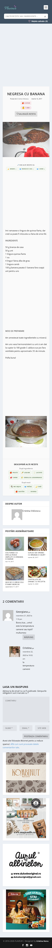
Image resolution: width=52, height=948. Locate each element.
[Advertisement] (26, 55)
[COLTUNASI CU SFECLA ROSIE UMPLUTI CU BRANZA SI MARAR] (14, 544)
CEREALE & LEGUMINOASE (31, 477)
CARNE (13, 477)
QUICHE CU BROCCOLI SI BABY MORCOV (14, 583)
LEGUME (25, 472)
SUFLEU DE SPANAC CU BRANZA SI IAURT (36, 554)
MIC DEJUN (16, 486)
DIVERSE (32, 491)
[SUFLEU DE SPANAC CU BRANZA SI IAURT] (37, 544)
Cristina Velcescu (23, 99)
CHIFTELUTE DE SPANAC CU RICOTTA (36, 580)
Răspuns (28, 637)
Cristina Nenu (42, 941)
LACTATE (37, 472)
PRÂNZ (28, 486)
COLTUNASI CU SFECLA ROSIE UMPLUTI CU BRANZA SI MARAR (14, 556)
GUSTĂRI (19, 491)
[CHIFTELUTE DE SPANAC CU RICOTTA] (37, 572)
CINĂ (38, 486)
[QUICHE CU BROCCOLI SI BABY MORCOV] (14, 573)
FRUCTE (14, 472)
